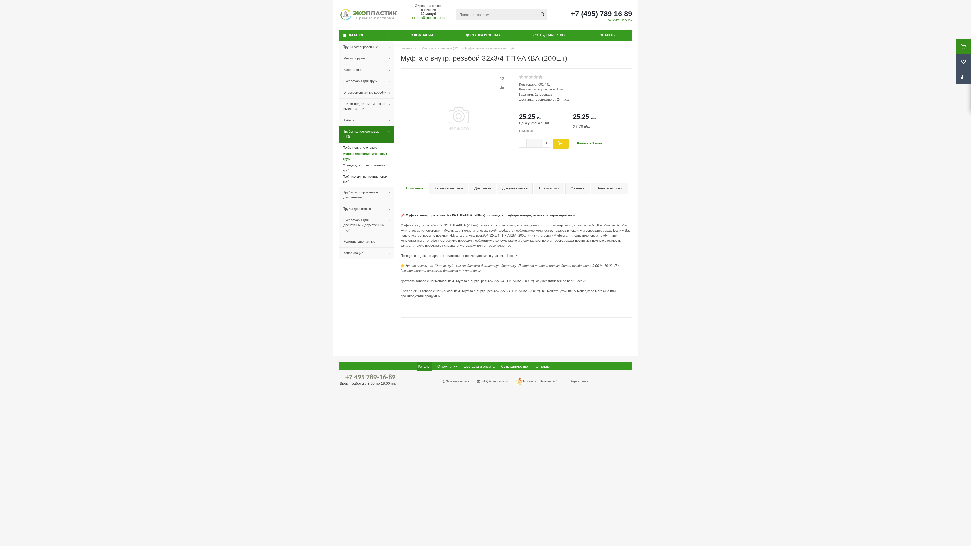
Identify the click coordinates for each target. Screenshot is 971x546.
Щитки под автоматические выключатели (364, 106)
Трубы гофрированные (360, 47)
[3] (531, 77)
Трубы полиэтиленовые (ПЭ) (361, 134)
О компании (422, 35)
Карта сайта (579, 381)
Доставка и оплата (483, 35)
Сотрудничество (549, 35)
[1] (521, 77)
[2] (526, 77)
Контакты (607, 35)
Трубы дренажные (357, 209)
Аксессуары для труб (360, 81)
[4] (536, 77)
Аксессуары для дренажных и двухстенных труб (363, 225)
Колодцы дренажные (359, 241)
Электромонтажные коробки (364, 92)
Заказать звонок (457, 381)
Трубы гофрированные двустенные (360, 194)
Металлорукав (354, 58)
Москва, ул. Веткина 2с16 (541, 381)
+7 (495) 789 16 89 (601, 13)
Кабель (349, 120)
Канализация (353, 253)
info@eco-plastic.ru (431, 18)
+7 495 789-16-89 (370, 377)
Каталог (356, 35)
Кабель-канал (353, 70)
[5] (540, 77)
